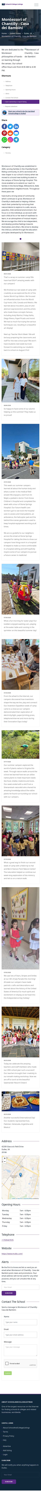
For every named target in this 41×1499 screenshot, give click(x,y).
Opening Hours (10, 90)
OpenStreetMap (28, 1198)
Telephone (8, 86)
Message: (8, 1342)
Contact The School (11, 98)
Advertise (7, 1446)
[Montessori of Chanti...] (20, 1175)
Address (8, 81)
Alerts (7, 94)
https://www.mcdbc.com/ (12, 1253)
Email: (6, 1329)
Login (5, 1454)
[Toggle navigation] (36, 4)
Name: (6, 1316)
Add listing (7, 1450)
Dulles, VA (28, 33)
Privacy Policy (8, 1436)
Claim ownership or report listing (15, 102)
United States (15, 33)
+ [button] (4, 1158)
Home (4, 33)
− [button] (4, 1161)
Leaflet (13, 1198)
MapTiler (19, 1198)
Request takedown (11, 106)
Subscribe (9, 1293)
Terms (5, 1432)
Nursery (8, 153)
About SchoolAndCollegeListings (16, 1427)
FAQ (4, 1440)
